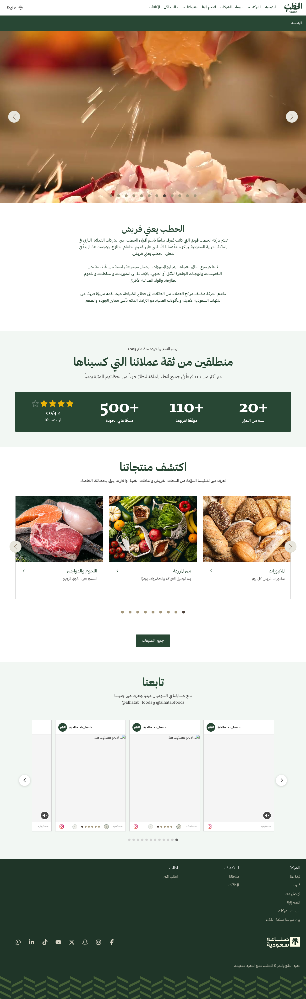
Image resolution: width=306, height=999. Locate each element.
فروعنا (296, 885)
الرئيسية (296, 23)
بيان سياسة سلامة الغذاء (283, 920)
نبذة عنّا (295, 877)
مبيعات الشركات (289, 911)
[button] (195, 195)
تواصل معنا (292, 894)
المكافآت (234, 885)
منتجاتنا (234, 877)
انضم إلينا (293, 902)
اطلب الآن (171, 877)
